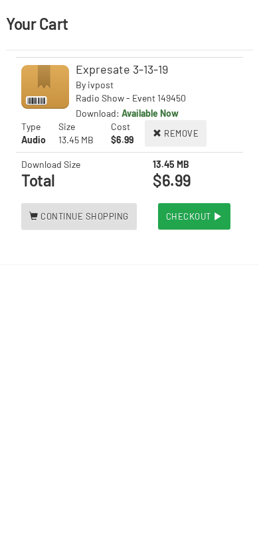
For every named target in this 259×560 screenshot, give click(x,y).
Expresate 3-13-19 (122, 69)
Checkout (190, 216)
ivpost (101, 84)
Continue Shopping (84, 216)
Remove (180, 133)
